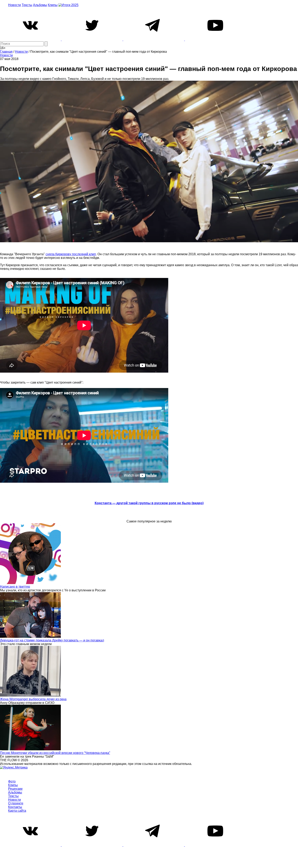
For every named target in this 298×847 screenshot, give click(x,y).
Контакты (15, 807)
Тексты (27, 5)
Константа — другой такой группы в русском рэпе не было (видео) (149, 503)
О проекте (15, 803)
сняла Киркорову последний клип (71, 254)
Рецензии (15, 788)
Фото (12, 781)
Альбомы (40, 5)
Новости (14, 5)
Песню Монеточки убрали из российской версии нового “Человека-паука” (55, 753)
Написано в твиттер (15, 586)
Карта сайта (17, 810)
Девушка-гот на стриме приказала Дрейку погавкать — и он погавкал (52, 640)
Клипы (53, 5)
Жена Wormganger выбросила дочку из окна (33, 699)
